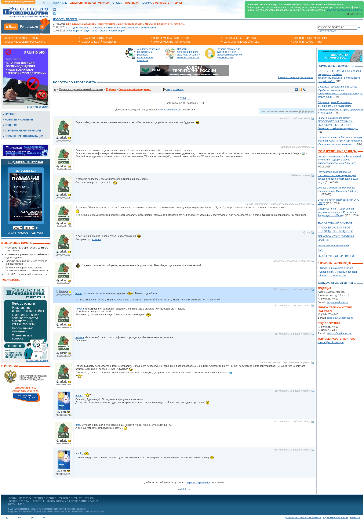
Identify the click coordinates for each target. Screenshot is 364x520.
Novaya (63, 291)
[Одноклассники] (300, 89)
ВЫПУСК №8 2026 (26, 171)
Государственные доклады (337, 151)
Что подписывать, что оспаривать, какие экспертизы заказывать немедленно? (111, 27)
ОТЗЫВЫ (117, 3)
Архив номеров (18, 232)
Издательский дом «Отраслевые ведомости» (42, 509)
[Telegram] (54, 13)
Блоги (21, 504)
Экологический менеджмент (312, 38)
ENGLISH (355, 517)
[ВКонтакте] (54, 9)
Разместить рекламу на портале (295, 77)
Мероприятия (79, 501)
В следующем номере (16, 243)
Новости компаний (56, 501)
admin (63, 137)
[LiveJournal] (304, 89)
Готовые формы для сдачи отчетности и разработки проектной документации (229, 53)
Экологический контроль (21, 38)
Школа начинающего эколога (336, 268)
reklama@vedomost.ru (339, 333)
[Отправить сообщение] (69, 137)
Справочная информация (23, 130)
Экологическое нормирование (24, 42)
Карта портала (327, 31)
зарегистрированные (169, 109)
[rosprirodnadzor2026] (25, 76)
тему (169, 89)
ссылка (96, 239)
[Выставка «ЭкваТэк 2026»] (25, 150)
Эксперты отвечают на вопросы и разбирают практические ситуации (148, 55)
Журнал (10, 114)
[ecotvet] (25, 322)
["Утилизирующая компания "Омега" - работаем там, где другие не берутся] (184, 70)
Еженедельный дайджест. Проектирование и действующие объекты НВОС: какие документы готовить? (125, 23)
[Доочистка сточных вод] (340, 55)
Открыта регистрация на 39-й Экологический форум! (96, 30)
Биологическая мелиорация (333, 245)
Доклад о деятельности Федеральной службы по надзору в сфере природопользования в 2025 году (339, 159)
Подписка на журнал (25, 162)
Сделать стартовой (335, 517)
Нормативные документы (336, 66)
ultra (63, 411)
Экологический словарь (335, 222)
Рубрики (111, 89)
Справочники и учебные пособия (338, 271)
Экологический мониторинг (100, 42)
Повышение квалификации (24, 136)
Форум (11, 504)
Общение (11, 125)
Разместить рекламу (37, 107)
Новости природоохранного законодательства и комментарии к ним (188, 53)
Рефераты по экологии (332, 275)
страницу (178, 89)
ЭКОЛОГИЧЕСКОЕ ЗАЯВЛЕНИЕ (336, 256)
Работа (94, 501)
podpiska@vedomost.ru (340, 317)
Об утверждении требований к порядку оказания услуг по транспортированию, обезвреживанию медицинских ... (340, 140)
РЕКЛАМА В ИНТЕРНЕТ (70, 498)
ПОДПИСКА (25, 498)
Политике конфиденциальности (344, 10)
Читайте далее (10, 280)
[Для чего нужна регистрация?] (42, 27)
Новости (36, 501)
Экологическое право (307, 42)
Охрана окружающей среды (242, 42)
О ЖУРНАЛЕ (60, 3)
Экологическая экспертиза (171, 38)
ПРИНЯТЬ (354, 14)
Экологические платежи (240, 38)
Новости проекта (65, 19)
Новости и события (19, 119)
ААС (320, 250)
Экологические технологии (171, 42)
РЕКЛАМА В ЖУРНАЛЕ (45, 498)
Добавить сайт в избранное (303, 517)
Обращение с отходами (97, 38)
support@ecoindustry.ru (331, 342)
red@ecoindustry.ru (337, 302)
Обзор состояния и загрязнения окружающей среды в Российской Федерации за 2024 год (337, 212)
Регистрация (29, 26)
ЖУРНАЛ (12, 498)
